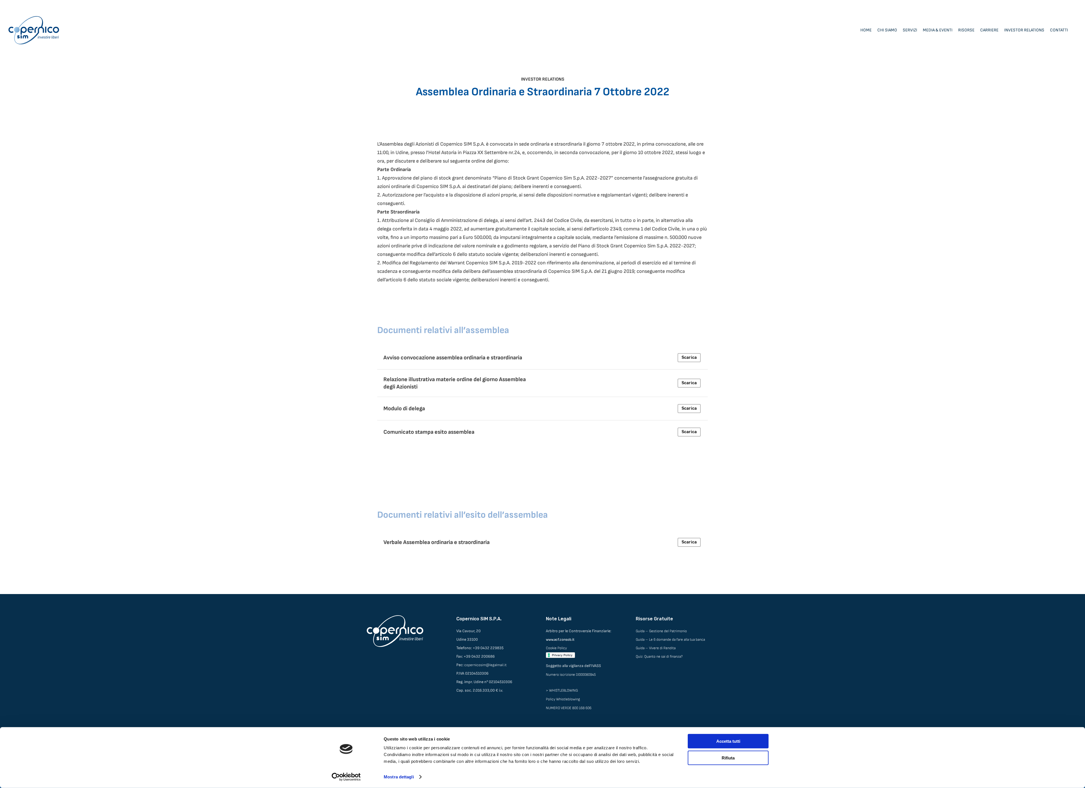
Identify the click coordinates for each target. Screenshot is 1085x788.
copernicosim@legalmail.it (485, 665)
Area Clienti (1033, 6)
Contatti (1059, 30)
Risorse (966, 30)
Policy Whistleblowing (563, 699)
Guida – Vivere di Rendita (656, 648)
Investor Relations (1024, 30)
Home (866, 30)
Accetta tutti (728, 741)
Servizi (910, 30)
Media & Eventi (937, 30)
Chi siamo (887, 30)
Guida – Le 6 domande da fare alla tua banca (670, 639)
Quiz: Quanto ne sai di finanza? (659, 656)
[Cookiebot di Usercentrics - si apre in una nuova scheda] (346, 777)
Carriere (989, 30)
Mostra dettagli (399, 776)
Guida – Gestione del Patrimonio (661, 631)
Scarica (689, 357)
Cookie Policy (556, 648)
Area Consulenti (1063, 6)
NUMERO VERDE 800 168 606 (568, 708)
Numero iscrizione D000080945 (571, 674)
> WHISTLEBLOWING (562, 690)
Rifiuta (728, 757)
